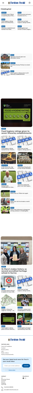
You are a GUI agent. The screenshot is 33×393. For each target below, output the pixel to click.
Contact (3, 348)
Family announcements (7, 354)
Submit (26, 366)
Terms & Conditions (6, 346)
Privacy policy (5, 349)
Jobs (2, 351)
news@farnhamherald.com (11, 389)
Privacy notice (12, 370)
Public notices (5, 353)
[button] (3, 3)
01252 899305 (9, 387)
